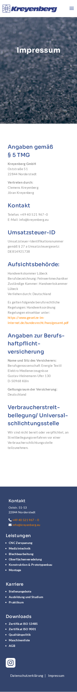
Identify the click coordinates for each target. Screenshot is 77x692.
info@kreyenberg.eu (26, 525)
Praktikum (16, 602)
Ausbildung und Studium (26, 597)
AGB (12, 645)
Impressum (56, 675)
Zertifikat (23, 623)
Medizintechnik (20, 548)
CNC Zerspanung (21, 543)
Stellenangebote (20, 591)
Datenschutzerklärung (26, 675)
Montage (15, 570)
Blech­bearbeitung (21, 554)
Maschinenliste (19, 640)
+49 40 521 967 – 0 (25, 520)
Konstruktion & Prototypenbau (30, 564)
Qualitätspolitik (20, 634)
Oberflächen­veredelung (25, 559)
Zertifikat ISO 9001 (22, 629)
